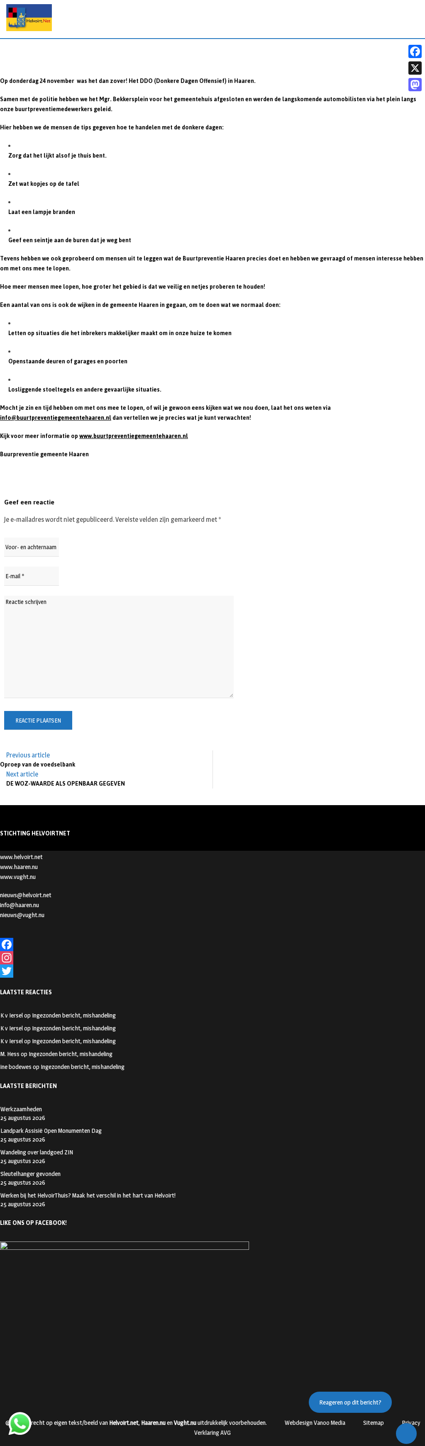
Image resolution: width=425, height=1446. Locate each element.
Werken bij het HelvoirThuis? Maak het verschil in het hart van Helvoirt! (88, 1195)
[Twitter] (212, 971)
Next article (22, 774)
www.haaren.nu (19, 867)
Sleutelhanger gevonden (30, 1174)
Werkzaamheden (21, 1109)
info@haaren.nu (19, 905)
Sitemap (373, 1423)
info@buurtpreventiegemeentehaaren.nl (55, 418)
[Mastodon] (415, 84)
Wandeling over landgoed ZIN (36, 1152)
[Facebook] (212, 944)
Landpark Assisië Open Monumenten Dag (51, 1130)
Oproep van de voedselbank (37, 764)
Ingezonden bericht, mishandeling (74, 1015)
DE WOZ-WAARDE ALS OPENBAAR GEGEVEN (65, 783)
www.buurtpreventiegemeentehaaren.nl (133, 436)
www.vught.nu (18, 877)
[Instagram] (212, 957)
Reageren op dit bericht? (350, 1402)
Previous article (28, 755)
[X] (415, 68)
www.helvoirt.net (21, 857)
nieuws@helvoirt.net (25, 895)
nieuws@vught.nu (22, 915)
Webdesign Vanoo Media (315, 1423)
